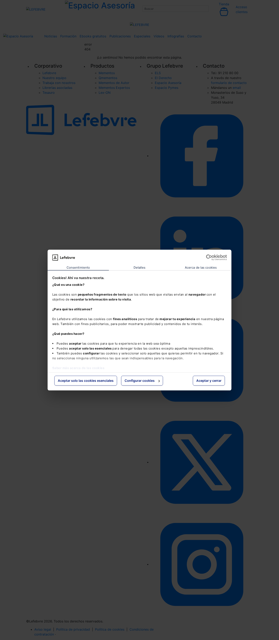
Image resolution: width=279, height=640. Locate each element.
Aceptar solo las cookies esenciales (86, 381)
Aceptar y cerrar (208, 381)
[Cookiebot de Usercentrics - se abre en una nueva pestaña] (209, 257)
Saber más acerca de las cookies (78, 368)
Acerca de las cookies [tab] (201, 268)
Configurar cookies (140, 381)
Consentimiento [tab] (78, 268)
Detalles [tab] (140, 268)
